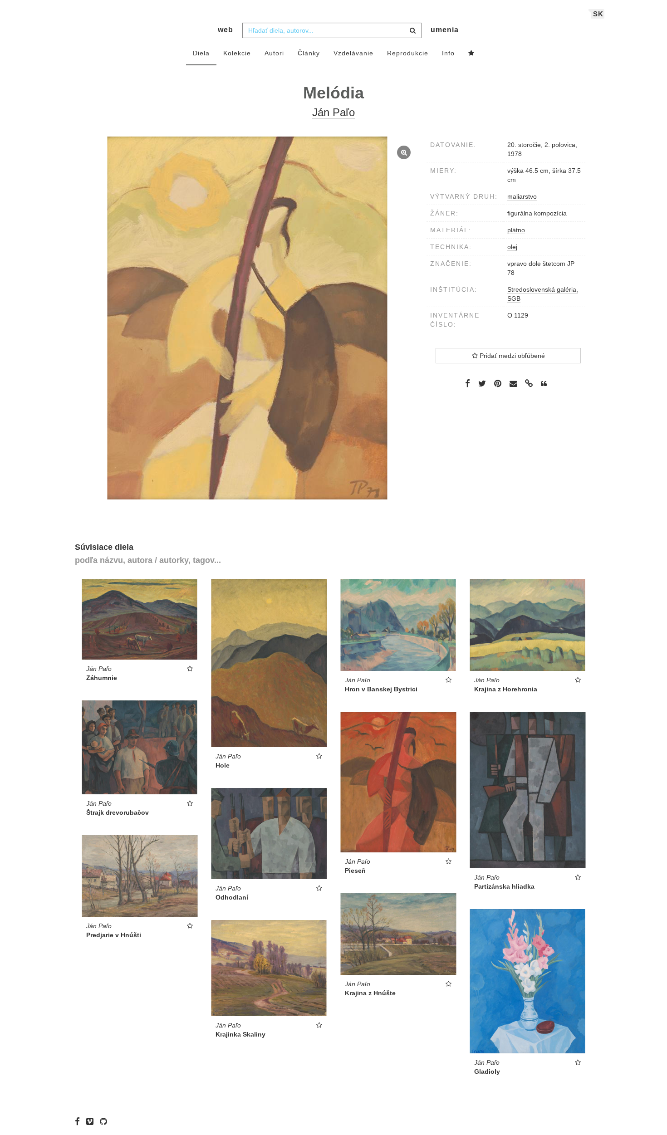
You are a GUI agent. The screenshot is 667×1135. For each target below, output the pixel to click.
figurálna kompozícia (537, 213)
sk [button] (598, 14)
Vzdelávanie (353, 53)
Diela (201, 53)
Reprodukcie (407, 53)
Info (448, 53)
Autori (274, 53)
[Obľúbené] (471, 53)
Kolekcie (237, 53)
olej (512, 246)
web (225, 30)
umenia (445, 30)
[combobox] (332, 30)
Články (309, 53)
